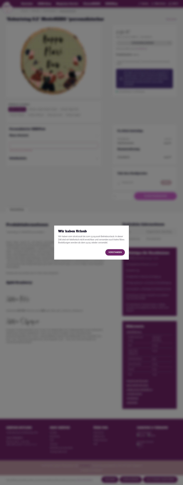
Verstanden (115, 252)
